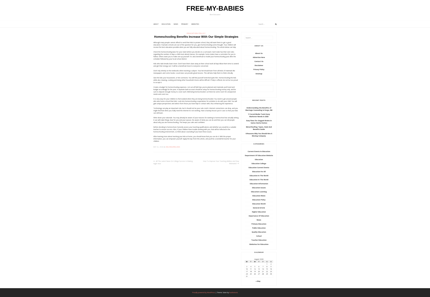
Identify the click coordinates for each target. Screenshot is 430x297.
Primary (184, 24)
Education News (258, 196)
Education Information (259, 184)
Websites (195, 24)
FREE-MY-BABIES (215, 8)
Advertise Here (259, 57)
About (156, 24)
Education (166, 24)
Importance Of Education (259, 216)
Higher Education (259, 212)
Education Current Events (259, 167)
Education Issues (259, 188)
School (259, 236)
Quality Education (259, 232)
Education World (259, 204)
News (176, 24)
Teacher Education (259, 240)
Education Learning (259, 192)
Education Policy (196, 33)
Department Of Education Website (259, 155)
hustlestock (233, 292)
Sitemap (259, 74)
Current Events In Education (259, 151)
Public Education (259, 228)
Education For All (259, 171)
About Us (259, 53)
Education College (259, 163)
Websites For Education (258, 244)
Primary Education (259, 224)
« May (258, 281)
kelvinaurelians (173, 147)
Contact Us (258, 61)
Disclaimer (259, 65)
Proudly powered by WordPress (203, 292)
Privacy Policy (258, 69)
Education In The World (259, 176)
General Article (259, 208)
